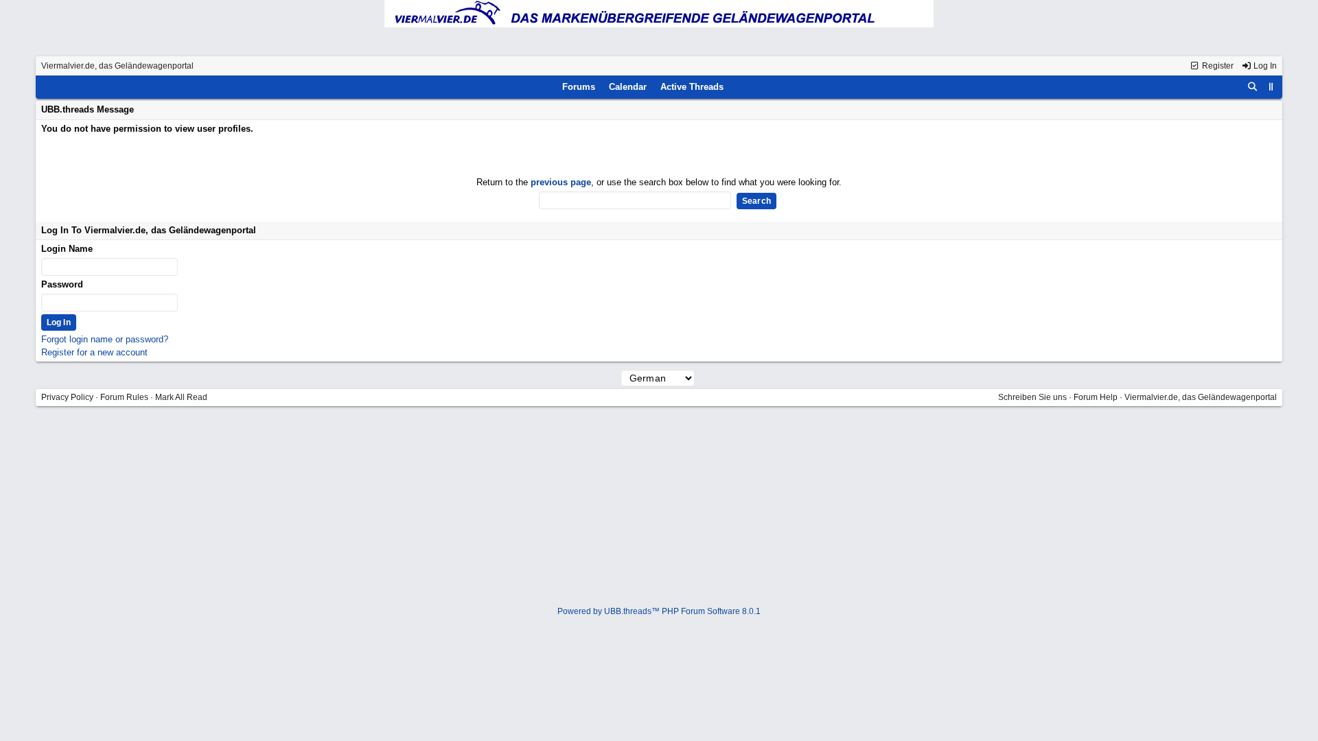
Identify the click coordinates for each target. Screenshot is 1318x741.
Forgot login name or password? (104, 339)
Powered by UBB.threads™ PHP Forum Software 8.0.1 (659, 611)
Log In (1264, 66)
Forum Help (1096, 397)
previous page (561, 182)
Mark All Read (181, 397)
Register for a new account (94, 352)
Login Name (67, 249)
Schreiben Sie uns (1032, 397)
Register (1217, 66)
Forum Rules (124, 397)
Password (62, 284)
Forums (578, 87)
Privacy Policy (67, 397)
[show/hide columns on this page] (1271, 87)
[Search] (1252, 87)
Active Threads (692, 87)
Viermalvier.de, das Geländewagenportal (117, 66)
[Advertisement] (659, 508)
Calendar (628, 87)
